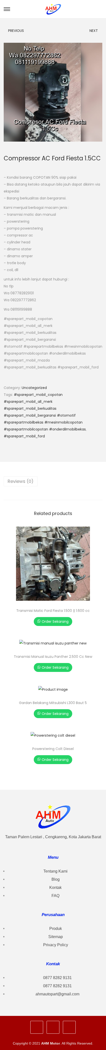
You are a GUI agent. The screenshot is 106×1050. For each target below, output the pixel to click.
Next (93, 30)
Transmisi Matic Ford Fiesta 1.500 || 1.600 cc (53, 610)
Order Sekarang (55, 621)
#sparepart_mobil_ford (24, 436)
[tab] (53, 481)
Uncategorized (34, 387)
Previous (16, 30)
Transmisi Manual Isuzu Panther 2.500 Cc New (53, 656)
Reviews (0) (21, 481)
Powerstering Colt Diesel (53, 748)
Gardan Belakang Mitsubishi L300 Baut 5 (53, 702)
